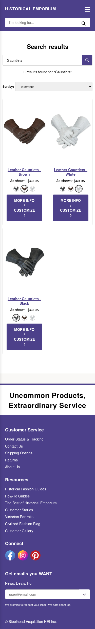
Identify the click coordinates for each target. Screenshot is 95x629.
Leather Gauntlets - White (70, 171)
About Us (12, 466)
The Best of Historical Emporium (31, 502)
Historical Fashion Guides (25, 488)
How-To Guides (17, 495)
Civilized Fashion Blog (22, 523)
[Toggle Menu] (86, 9)
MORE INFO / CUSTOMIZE (24, 205)
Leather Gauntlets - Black (24, 300)
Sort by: (8, 86)
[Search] (87, 60)
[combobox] (41, 60)
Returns (11, 459)
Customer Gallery (19, 530)
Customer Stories (19, 509)
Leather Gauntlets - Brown (24, 171)
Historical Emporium (30, 9)
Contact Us (14, 446)
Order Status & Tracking (24, 439)
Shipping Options (18, 452)
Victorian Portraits (19, 516)
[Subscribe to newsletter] (84, 594)
